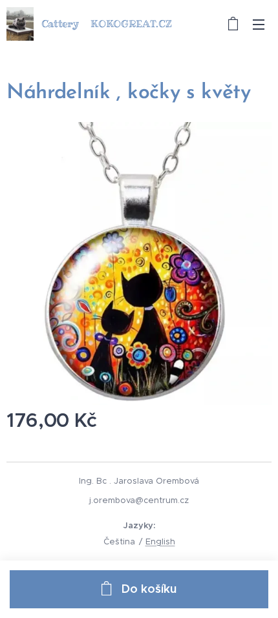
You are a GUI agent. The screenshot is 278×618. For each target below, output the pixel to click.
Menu (259, 24)
